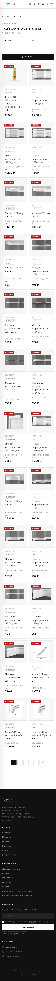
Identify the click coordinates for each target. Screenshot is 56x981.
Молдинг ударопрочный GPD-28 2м (13, 386)
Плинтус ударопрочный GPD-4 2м (13, 677)
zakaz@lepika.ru (13, 956)
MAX (23, 934)
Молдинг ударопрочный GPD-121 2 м (40, 271)
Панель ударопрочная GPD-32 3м (39, 447)
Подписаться (28, 927)
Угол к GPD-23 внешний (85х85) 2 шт (41, 735)
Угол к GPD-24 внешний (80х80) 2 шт (14, 735)
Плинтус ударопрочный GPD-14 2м (40, 562)
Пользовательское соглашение (17, 891)
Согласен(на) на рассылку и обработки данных (29, 922)
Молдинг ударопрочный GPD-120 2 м (13, 328)
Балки (5, 850)
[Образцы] (34, 4)
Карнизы (6, 832)
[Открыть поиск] (30, 4)
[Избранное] (39, 4)
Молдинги (6, 837)
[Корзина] (43, 4)
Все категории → (10, 855)
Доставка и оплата (11, 869)
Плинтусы (6, 846)
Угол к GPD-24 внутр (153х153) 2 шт (40, 677)
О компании (7, 878)
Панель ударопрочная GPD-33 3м (12, 159)
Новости (6, 887)
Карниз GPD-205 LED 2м (14, 215)
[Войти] (47, 4)
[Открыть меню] (52, 4)
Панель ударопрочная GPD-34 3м (39, 100)
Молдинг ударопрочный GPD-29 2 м (40, 328)
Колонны (6, 841)
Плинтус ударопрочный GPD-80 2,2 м (13, 447)
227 (36, 762)
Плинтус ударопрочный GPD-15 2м (13, 562)
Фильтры (29, 57)
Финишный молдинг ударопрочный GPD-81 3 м (40, 387)
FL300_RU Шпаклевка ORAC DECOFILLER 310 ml (14, 103)
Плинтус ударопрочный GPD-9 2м (40, 620)
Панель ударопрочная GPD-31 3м (39, 159)
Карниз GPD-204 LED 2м (41, 215)
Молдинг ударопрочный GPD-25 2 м (13, 620)
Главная (6, 16)
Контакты (6, 882)
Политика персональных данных (17, 895)
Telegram (14, 934)
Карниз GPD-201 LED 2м (14, 269)
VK (5, 934)
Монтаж (6, 873)
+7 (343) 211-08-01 (14, 952)
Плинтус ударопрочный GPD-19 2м (40, 505)
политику (32, 922)
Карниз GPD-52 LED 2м (13, 503)
